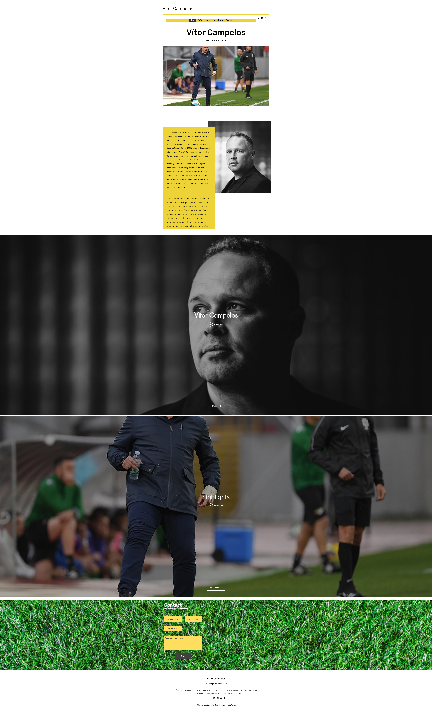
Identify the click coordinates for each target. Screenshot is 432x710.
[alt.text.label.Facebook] (269, 18)
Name (166, 614)
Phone (166, 624)
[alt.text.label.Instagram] (265, 18)
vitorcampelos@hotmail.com (216, 684)
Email (187, 614)
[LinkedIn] (262, 18)
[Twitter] (259, 18)
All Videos (214, 406)
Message (167, 633)
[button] (216, 76)
